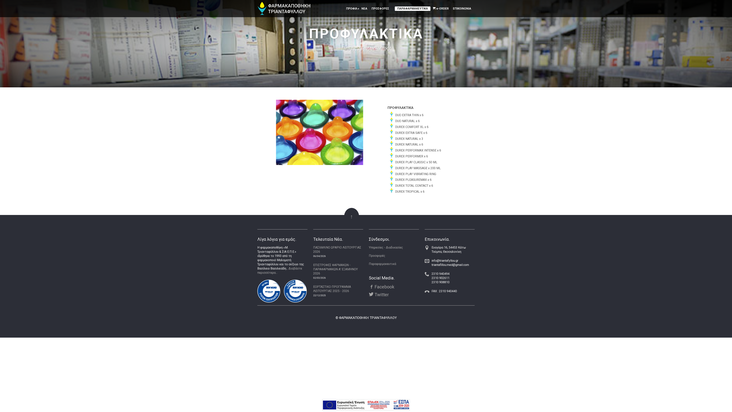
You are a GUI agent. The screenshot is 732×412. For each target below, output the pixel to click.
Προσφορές (377, 256)
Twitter (381, 294)
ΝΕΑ (364, 8)
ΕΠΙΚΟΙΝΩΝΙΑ (462, 8)
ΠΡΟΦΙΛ (351, 8)
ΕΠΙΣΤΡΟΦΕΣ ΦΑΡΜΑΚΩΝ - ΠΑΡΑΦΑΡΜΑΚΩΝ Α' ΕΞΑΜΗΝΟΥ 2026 (335, 269)
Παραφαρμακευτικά (382, 264)
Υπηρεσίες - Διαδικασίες (386, 247)
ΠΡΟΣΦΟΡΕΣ (380, 8)
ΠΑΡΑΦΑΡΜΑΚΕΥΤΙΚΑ (412, 8)
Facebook (383, 286)
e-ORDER (442, 8)
